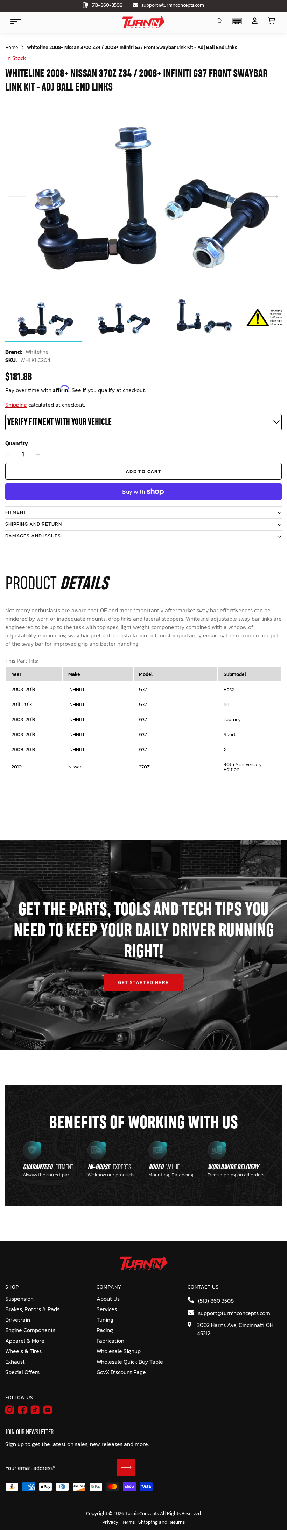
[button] (237, 21)
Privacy (110, 1522)
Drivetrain (17, 1319)
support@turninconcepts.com (172, 5)
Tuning (105, 1319)
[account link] (255, 20)
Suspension (19, 1298)
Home (11, 47)
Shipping (16, 404)
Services (107, 1309)
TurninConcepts (142, 1513)
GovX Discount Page (121, 1372)
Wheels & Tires (23, 1351)
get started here (143, 982)
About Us (108, 1298)
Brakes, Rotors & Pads (32, 1309)
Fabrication (110, 1340)
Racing (105, 1330)
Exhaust (15, 1361)
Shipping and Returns (161, 1522)
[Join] (126, 1467)
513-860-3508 (107, 5)
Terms (128, 1522)
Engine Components (30, 1330)
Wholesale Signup (119, 1351)
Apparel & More (24, 1340)
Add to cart (143, 471)
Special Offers (22, 1372)
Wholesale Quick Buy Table (130, 1361)
